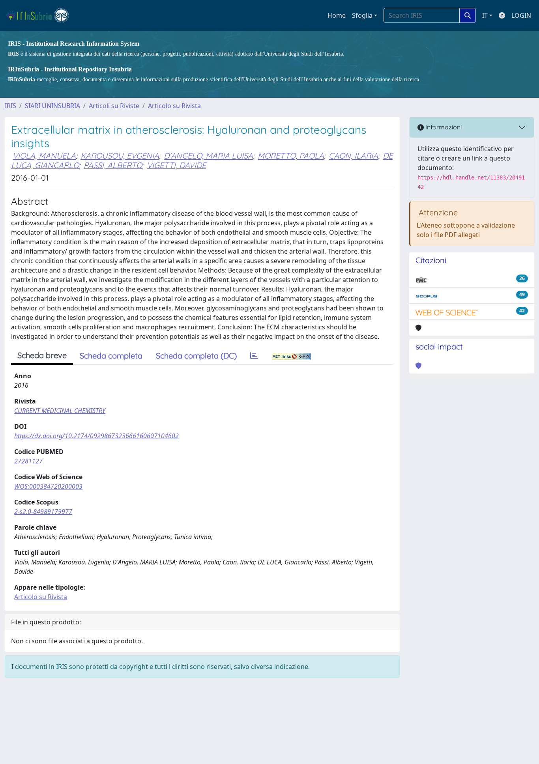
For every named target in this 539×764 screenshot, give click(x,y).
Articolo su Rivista (174, 105)
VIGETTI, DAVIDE (176, 165)
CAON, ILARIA (353, 156)
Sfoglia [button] (362, 15)
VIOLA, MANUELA (44, 156)
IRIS (10, 105)
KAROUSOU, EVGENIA (119, 156)
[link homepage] (41, 15)
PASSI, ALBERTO (113, 165)
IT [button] (485, 15)
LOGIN (521, 15)
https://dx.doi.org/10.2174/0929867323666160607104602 (96, 436)
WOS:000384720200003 (48, 486)
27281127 (28, 461)
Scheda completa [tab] (111, 356)
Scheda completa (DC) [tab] (196, 356)
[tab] (254, 355)
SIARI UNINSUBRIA (52, 105)
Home (337, 15)
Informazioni (443, 127)
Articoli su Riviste (114, 105)
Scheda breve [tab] (42, 355)
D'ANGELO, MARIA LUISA (208, 156)
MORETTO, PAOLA (291, 156)
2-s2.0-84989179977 (43, 511)
